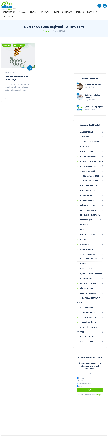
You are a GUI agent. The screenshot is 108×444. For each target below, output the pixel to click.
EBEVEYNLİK (34, 12)
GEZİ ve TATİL (85, 239)
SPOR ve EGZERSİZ (87, 312)
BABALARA (84, 147)
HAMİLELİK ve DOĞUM (88, 259)
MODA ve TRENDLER (88, 293)
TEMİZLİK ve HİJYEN (88, 322)
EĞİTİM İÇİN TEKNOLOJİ (89, 205)
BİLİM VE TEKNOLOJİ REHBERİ (91, 161)
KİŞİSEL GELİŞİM (86, 288)
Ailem (80, 386)
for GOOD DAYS (8, 17)
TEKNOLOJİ (80, 12)
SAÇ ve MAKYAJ (86, 308)
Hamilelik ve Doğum (84, 384)
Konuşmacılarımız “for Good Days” (17, 78)
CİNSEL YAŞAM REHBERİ (89, 176)
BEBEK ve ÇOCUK (86, 152)
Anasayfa (48, 31)
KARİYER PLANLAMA (88, 283)
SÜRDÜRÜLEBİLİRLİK (88, 317)
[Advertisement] (90, 56)
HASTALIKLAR (92, 12)
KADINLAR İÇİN (86, 278)
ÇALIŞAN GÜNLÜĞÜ (87, 171)
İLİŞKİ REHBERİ (86, 269)
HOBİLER (83, 264)
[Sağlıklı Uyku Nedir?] (80, 86)
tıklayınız (99, 395)
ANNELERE (84, 137)
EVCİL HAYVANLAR (87, 235)
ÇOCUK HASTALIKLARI (89, 181)
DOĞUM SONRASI (87, 200)
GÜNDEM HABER (19, 45)
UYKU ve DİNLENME (87, 337)
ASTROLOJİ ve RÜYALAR (89, 142)
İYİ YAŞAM (22, 12)
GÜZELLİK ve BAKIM (87, 254)
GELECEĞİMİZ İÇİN (9, 12)
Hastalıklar (82, 381)
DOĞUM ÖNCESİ (86, 195)
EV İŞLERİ (84, 225)
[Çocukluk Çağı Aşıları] (80, 109)
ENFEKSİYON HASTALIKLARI (91, 215)
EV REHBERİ (84, 230)
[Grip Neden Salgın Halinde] (80, 97)
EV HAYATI (45, 12)
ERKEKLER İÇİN (86, 220)
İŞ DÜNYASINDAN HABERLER (91, 274)
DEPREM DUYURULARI (88, 186)
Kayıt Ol (90, 390)
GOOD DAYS (6, 45)
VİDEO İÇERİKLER (86, 342)
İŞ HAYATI (55, 12)
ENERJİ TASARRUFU (88, 210)
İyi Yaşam (81, 378)
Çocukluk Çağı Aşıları (94, 107)
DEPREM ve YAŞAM (87, 191)
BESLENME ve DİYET (88, 156)
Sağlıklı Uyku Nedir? (93, 84)
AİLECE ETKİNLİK (86, 132)
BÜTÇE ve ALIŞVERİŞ (88, 166)
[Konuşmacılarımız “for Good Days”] (18, 55)
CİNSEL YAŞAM (67, 12)
